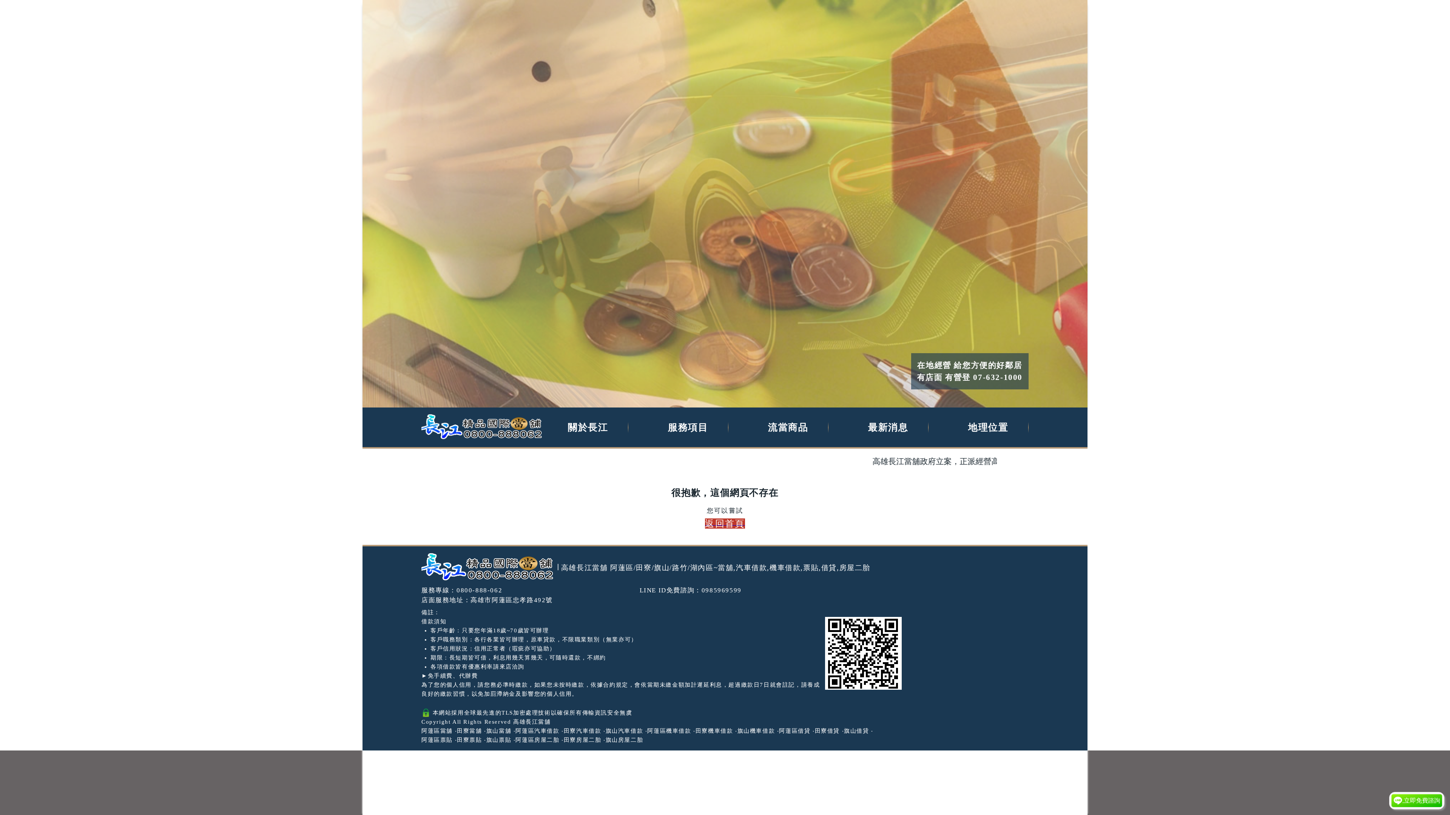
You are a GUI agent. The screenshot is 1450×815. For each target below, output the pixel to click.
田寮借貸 (827, 731)
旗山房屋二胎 (624, 740)
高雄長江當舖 (532, 722)
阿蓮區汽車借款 (537, 731)
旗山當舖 (498, 731)
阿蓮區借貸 (794, 731)
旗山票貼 (498, 740)
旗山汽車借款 (624, 731)
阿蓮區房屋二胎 (537, 740)
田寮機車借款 (714, 731)
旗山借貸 (856, 731)
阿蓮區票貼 (437, 740)
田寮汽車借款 (583, 731)
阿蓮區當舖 (437, 731)
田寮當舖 (469, 731)
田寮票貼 (469, 740)
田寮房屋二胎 (583, 740)
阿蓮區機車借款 (669, 731)
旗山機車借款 (756, 731)
